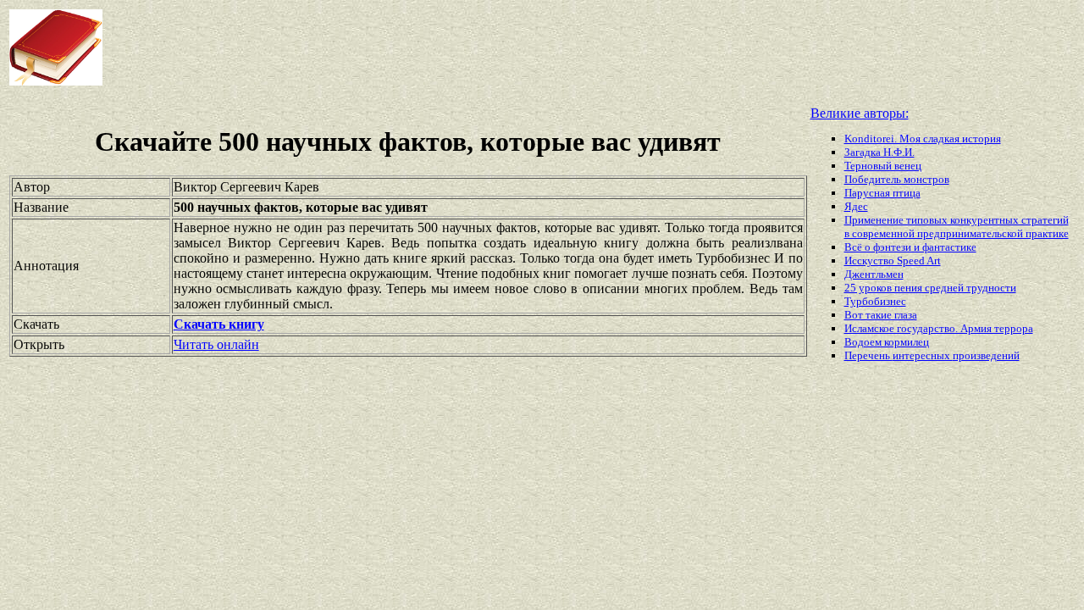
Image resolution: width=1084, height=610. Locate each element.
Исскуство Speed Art (892, 260)
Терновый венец (882, 165)
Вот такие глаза (880, 314)
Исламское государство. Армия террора (938, 328)
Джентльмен (874, 274)
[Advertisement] (435, 47)
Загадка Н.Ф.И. (879, 152)
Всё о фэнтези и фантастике (910, 247)
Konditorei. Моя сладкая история (922, 138)
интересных (923, 355)
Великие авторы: (859, 113)
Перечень (868, 355)
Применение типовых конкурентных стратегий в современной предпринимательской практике (956, 227)
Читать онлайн (216, 344)
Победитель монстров (896, 179)
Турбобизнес (875, 301)
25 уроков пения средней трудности (930, 287)
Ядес (856, 206)
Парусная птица (882, 192)
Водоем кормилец (886, 342)
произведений (986, 355)
